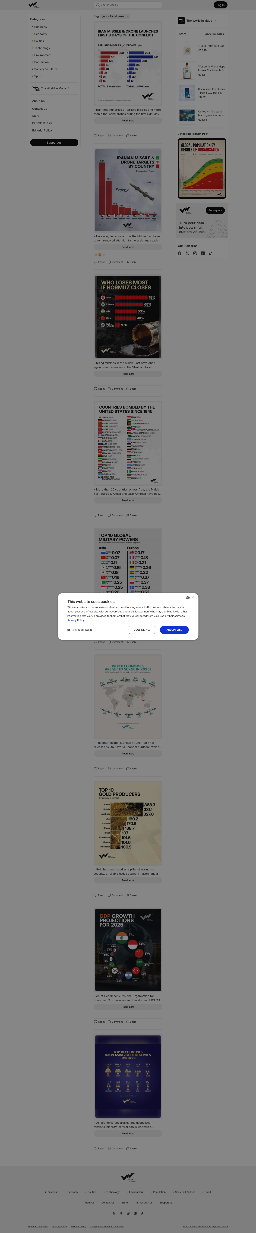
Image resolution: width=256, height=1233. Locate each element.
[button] (79, 630)
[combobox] (188, 597)
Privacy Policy (75, 620)
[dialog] (128, 616)
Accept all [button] (174, 629)
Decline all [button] (142, 629)
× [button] (192, 597)
